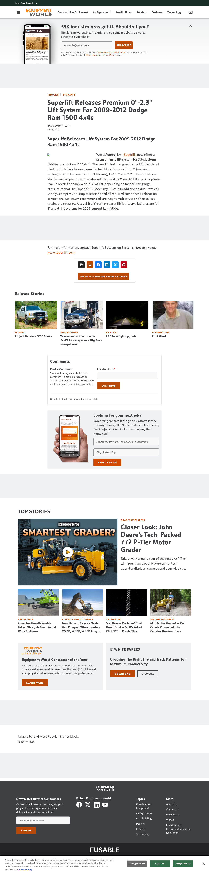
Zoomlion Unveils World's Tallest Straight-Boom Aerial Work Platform (37, 627)
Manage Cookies (137, 863)
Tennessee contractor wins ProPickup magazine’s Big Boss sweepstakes (81, 340)
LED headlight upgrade (121, 336)
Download (122, 673)
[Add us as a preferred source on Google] (90, 264)
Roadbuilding (69, 332)
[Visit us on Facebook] (79, 804)
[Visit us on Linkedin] (97, 804)
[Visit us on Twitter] (88, 804)
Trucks (53, 94)
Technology (113, 619)
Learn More (35, 682)
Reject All (160, 863)
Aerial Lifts (25, 619)
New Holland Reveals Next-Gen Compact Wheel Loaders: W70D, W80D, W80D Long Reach (81, 627)
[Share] (98, 264)
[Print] (81, 264)
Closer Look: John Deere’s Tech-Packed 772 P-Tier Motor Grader (151, 538)
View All (148, 673)
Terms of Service (110, 55)
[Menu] (18, 12)
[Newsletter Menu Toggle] (191, 12)
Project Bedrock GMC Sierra (33, 336)
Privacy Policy (92, 55)
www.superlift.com (61, 252)
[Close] (203, 863)
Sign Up (26, 830)
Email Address (106, 369)
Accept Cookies (182, 863)
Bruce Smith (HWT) (58, 125)
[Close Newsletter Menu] (191, 26)
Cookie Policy (25, 869)
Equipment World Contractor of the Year (54, 659)
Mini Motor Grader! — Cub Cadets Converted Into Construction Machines (167, 627)
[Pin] (124, 264)
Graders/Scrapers (133, 520)
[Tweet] (115, 264)
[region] (104, 864)
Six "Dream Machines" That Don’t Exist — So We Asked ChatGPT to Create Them (124, 627)
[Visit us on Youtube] (105, 804)
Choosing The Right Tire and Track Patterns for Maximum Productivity (148, 661)
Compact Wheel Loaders (77, 619)
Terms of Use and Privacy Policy (111, 52)
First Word (159, 336)
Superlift (130, 154)
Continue (109, 385)
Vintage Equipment (162, 619)
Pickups (69, 94)
